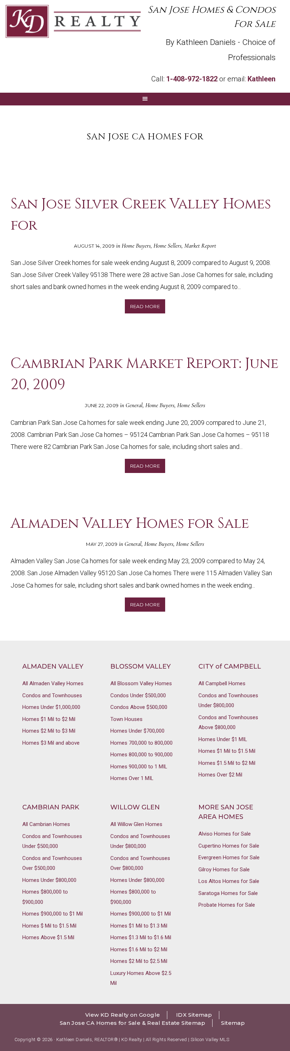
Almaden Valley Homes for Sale (130, 523)
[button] (145, 99)
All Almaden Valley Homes (52, 683)
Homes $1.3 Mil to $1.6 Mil (140, 937)
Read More (145, 306)
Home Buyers (136, 245)
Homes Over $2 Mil (220, 775)
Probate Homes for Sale (226, 905)
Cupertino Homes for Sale (228, 846)
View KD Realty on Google (122, 1014)
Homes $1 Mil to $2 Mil (48, 719)
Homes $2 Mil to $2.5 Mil (138, 961)
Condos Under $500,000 (138, 695)
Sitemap (233, 1023)
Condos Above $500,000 (138, 707)
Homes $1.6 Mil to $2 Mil (138, 949)
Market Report (200, 245)
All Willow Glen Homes (136, 824)
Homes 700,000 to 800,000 (141, 743)
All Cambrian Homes (46, 824)
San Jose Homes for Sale (73, 21)
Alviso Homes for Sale (224, 834)
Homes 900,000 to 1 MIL (138, 766)
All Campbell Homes (221, 683)
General (134, 405)
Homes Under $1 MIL (222, 739)
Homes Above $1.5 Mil (48, 937)
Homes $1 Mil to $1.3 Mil (138, 926)
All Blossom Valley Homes (141, 683)
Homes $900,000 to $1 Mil (52, 914)
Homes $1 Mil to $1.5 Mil (226, 751)
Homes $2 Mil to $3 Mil (48, 731)
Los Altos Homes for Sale (228, 881)
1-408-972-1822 (192, 79)
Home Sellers (167, 245)
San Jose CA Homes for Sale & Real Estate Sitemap (132, 1023)
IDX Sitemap (194, 1014)
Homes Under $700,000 (137, 731)
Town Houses (126, 719)
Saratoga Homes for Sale (228, 893)
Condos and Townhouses (52, 695)
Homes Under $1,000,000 (51, 707)
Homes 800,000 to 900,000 (141, 754)
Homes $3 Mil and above (51, 743)
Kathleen (262, 79)
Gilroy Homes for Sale (224, 869)
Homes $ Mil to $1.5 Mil (49, 926)
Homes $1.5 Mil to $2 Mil (226, 763)
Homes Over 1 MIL (131, 778)
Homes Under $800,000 (49, 880)
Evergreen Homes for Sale (229, 857)
